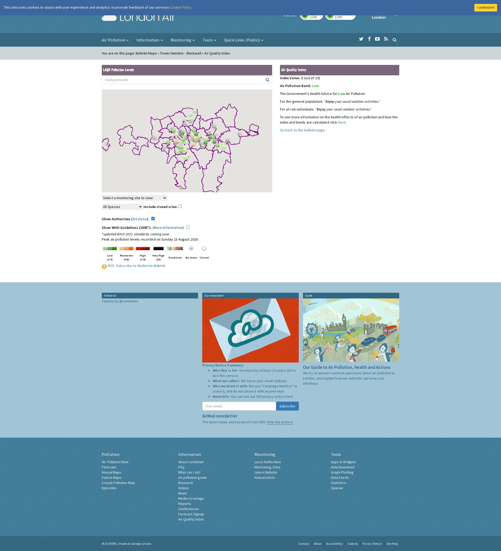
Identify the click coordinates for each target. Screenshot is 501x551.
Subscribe (287, 406)
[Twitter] (361, 39)
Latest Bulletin (265, 472)
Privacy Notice (372, 544)
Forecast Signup (191, 514)
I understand (485, 7)
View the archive (280, 422)
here (342, 122)
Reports (184, 503)
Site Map (392, 544)
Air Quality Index (191, 519)
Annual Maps (112, 472)
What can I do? (189, 472)
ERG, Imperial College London (131, 544)
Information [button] (148, 39)
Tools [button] (208, 39)
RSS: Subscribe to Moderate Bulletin (136, 265)
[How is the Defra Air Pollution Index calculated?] (110, 248)
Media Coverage (191, 498)
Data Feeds (340, 477)
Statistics (338, 482)
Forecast (109, 467)
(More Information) (168, 227)
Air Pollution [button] (114, 39)
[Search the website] (394, 39)
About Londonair (191, 462)
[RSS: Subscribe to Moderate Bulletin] (104, 265)
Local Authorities (267, 462)
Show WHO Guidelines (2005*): (143, 227)
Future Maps (112, 477)
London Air (138, 17)
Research (185, 482)
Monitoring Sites (267, 467)
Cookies (352, 544)
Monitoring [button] (181, 39)
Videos (183, 488)
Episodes (109, 488)
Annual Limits (264, 477)
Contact (303, 544)
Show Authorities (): (126, 219)
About (318, 544)
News (182, 493)
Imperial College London (385, 17)
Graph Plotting (342, 472)
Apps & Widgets (343, 462)
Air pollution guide (192, 477)
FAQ (181, 467)
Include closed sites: (161, 206)
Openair (337, 488)
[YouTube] (377, 39)
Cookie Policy (181, 7)
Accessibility (334, 544)
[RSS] (386, 39)
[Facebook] (369, 39)
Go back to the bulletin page (302, 130)
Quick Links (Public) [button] (242, 39)
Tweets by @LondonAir (120, 301)
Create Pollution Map (118, 482)
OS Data (140, 219)
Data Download (343, 467)
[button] (196, 112)
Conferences (188, 508)
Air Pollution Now (115, 462)
